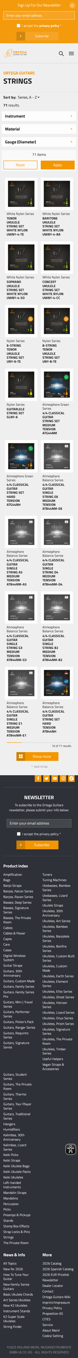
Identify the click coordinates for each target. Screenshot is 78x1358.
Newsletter (50, 1279)
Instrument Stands (16, 1310)
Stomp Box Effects (16, 1226)
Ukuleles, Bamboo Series (55, 928)
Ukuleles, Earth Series (58, 976)
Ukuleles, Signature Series (56, 1031)
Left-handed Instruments (12, 1184)
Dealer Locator (52, 1285)
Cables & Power (14, 933)
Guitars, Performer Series (16, 1014)
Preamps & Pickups (16, 1214)
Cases (7, 949)
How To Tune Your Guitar (16, 1276)
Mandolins (10, 1198)
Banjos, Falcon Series (18, 891)
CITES (46, 1319)
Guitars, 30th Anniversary (12, 973)
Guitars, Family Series (18, 986)
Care (6, 944)
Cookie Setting (52, 1335)
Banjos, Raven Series (18, 896)
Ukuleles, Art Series (56, 920)
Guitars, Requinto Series (15, 1035)
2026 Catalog (51, 1263)
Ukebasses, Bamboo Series (56, 887)
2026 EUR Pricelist (55, 1274)
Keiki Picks (10, 1154)
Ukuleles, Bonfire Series (54, 948)
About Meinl (51, 1330)
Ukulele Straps (52, 905)
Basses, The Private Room (17, 920)
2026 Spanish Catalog (57, 1268)
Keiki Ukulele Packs (17, 1171)
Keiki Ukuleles (13, 1177)
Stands (8, 1220)
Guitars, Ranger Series (19, 1027)
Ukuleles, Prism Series (58, 1023)
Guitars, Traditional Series (16, 1116)
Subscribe (42, 35)
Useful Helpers (52, 1058)
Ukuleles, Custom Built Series (58, 958)
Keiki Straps (11, 1160)
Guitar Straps (12, 965)
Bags (6, 879)
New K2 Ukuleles (15, 1305)
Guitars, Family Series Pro (18, 994)
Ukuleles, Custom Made (54, 968)
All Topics (9, 1263)
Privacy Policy (52, 1307)
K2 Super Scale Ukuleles (14, 1318)
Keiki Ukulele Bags (16, 1165)
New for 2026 (13, 1268)
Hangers (9, 1123)
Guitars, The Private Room (17, 1086)
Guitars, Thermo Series (14, 1096)
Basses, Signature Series (16, 910)
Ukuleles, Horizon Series (54, 1005)
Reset (20, 165)
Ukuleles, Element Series (55, 983)
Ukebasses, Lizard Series (54, 897)
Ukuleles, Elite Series (57, 991)
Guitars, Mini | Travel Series (18, 1004)
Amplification (12, 874)
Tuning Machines (54, 879)
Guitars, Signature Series (16, 1045)
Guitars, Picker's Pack (18, 1021)
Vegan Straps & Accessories (53, 1066)
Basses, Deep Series (17, 902)
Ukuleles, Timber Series (54, 1051)
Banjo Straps (12, 885)
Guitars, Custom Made (19, 981)
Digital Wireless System (14, 957)
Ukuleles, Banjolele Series (55, 938)
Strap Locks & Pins (16, 1231)
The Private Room (15, 1242)
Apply (57, 165)
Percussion (11, 1203)
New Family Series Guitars (16, 1286)
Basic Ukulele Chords (18, 1294)
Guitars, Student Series (15, 1076)
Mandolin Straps (14, 1192)
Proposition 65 (52, 1313)
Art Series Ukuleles (16, 1299)
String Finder (12, 1326)
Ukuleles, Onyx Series (57, 1018)
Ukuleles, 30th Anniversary (52, 913)
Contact (47, 1291)
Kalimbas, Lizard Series (14, 1147)
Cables (7, 927)
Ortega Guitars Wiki (56, 1296)
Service (47, 1324)
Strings (8, 1237)
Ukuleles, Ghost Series (58, 997)
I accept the (40, 25)
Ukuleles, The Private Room (57, 1041)
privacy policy (49, 25)
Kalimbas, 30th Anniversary (14, 1137)
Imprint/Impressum (56, 1302)
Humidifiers (11, 1129)
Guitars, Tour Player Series (17, 1106)
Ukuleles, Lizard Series (58, 1012)
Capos (7, 938)
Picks (7, 1209)
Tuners (47, 874)
